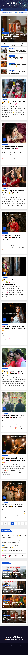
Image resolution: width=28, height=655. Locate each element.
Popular (13, 45)
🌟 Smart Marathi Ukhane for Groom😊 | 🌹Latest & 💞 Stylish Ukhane (13, 373)
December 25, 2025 (9, 576)
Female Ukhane (5, 188)
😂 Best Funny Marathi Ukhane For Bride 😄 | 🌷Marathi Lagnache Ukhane (14, 193)
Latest (5, 45)
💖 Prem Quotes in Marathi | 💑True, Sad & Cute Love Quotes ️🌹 (13, 37)
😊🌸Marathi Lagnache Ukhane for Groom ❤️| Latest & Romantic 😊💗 (13, 460)
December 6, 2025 (7, 106)
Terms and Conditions (14, 652)
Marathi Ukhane (14, 3)
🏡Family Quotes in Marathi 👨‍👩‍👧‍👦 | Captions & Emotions (17, 72)
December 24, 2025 (8, 38)
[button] (23, 9)
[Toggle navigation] (13, 10)
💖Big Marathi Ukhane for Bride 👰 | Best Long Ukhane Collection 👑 (13, 328)
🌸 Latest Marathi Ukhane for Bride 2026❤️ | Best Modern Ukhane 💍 (12, 237)
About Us (5, 648)
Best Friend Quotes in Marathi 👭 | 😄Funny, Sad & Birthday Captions (17, 51)
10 (22, 523)
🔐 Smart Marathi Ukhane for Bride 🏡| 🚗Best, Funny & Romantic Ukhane (12, 282)
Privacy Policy (16, 648)
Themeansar (24, 645)
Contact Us (10, 648)
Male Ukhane (4, 368)
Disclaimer (22, 648)
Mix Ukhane (4, 99)
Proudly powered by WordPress (7, 645)
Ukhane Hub (18, 38)
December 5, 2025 (7, 197)
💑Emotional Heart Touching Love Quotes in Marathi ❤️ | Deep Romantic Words (17, 59)
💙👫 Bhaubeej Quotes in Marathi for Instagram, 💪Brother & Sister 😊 (17, 66)
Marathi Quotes (12, 48)
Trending (22, 45)
